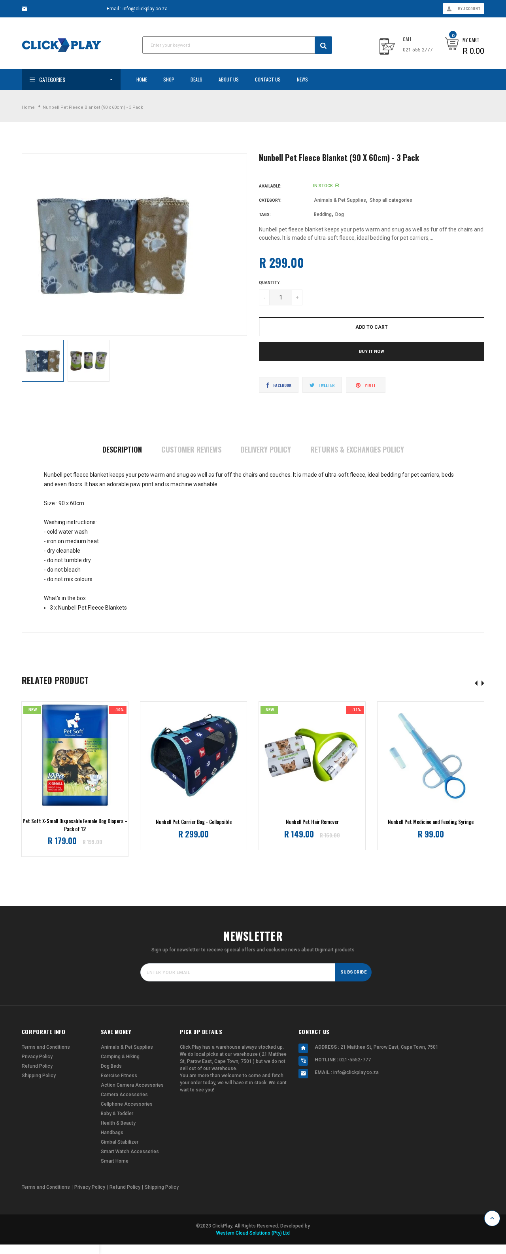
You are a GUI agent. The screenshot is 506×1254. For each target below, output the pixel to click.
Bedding (323, 214)
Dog (339, 214)
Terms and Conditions (46, 1047)
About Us (229, 79)
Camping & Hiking (120, 1056)
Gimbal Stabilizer (119, 1142)
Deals (196, 79)
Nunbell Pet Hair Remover (312, 822)
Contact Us (268, 79)
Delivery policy (266, 449)
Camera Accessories (124, 1094)
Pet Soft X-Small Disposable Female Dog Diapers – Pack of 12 (75, 825)
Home (141, 79)
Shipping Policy (39, 1075)
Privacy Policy (37, 1056)
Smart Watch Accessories (130, 1151)
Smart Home (114, 1161)
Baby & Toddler (117, 1113)
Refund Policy (37, 1066)
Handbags (112, 1132)
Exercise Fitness (119, 1075)
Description (122, 449)
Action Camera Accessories (132, 1085)
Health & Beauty (118, 1123)
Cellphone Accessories (127, 1104)
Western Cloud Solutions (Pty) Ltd (253, 1233)
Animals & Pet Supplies (340, 200)
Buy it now (371, 351)
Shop (168, 79)
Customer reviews (191, 449)
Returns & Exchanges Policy (357, 449)
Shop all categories (391, 200)
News (302, 79)
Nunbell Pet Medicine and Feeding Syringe (431, 822)
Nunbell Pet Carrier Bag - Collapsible (194, 822)
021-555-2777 (418, 50)
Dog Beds (111, 1066)
